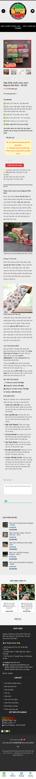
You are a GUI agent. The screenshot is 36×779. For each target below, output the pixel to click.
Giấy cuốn (8, 696)
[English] (21, 739)
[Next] (28, 54)
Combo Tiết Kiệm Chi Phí (13, 457)
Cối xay (7, 693)
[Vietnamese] (24, 739)
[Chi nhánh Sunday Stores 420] (30, 773)
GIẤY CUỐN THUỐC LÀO (10, 26)
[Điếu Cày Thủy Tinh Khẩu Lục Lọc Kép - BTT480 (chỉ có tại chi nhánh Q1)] (9, 592)
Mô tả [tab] (5, 186)
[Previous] (6, 54)
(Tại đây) (21, 382)
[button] (3, 11)
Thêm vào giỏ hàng (14, 165)
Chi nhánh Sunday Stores (13, 683)
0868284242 (7, 358)
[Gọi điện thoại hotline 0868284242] (4, 773)
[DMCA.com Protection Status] (5, 731)
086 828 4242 (10, 172)
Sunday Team (27, 753)
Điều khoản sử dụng (11, 706)
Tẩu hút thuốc (9, 690)
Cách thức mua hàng (11, 703)
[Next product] (5, 78)
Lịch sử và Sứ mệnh (11, 699)
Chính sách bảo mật (11, 709)
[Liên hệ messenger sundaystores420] (21, 773)
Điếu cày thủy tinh (10, 686)
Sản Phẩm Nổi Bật (10, 517)
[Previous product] (8, 78)
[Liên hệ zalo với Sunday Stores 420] (12, 773)
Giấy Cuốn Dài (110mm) (25, 27)
